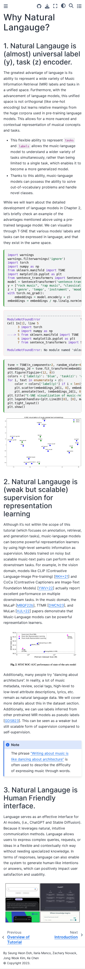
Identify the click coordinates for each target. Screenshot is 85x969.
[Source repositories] (39, 6)
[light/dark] (63, 5)
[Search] (71, 5)
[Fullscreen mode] (55, 6)
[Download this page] (47, 6)
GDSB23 (12, 720)
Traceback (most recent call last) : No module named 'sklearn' (44, 333)
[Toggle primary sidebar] (6, 6)
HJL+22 (23, 611)
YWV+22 (46, 588)
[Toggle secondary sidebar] (79, 6)
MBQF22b (25, 605)
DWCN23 (56, 605)
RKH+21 (61, 576)
